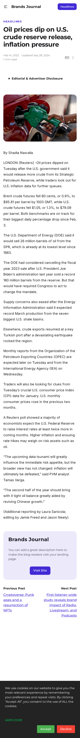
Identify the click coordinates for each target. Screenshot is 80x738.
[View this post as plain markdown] (67, 57)
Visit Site (40, 570)
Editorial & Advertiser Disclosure (37, 78)
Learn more (13, 719)
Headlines (67, 6)
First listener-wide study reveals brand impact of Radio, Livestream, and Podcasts (60, 605)
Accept (45, 729)
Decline (66, 729)
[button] (5, 7)
